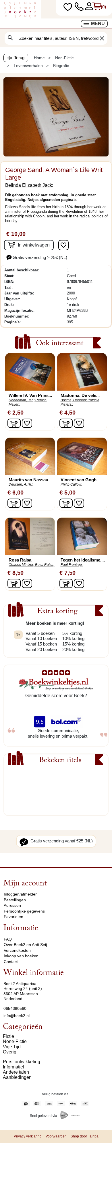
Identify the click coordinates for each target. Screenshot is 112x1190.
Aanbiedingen (17, 1077)
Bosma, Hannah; (74, 400)
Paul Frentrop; (72, 565)
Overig (9, 1051)
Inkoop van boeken (21, 956)
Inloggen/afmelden (21, 894)
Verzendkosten (17, 950)
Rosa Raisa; (44, 565)
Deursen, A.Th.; (21, 484)
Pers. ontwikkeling (21, 1061)
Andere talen (16, 1072)
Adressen (12, 905)
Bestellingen (15, 900)
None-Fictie (15, 1041)
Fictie (8, 1036)
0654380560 (14, 1008)
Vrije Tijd (12, 1046)
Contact (11, 961)
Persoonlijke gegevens (24, 911)
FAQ (8, 939)
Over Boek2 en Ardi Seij (25, 944)
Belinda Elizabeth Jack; (29, 185)
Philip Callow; (71, 484)
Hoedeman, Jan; (21, 400)
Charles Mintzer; (21, 565)
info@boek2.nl (16, 1015)
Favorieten (13, 916)
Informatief (13, 1066)
